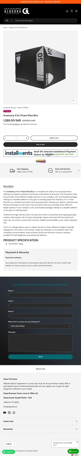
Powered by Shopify (31, 451)
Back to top (40, 369)
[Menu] (76, 11)
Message (11, 332)
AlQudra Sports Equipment (16, 451)
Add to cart (54, 138)
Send (41, 357)
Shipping (16, 124)
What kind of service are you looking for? (24, 322)
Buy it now (40, 144)
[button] (71, 11)
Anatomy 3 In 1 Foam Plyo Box (18, 27)
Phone (10, 311)
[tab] (8, 186)
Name (10, 291)
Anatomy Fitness (9, 108)
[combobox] (40, 20)
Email (10, 301)
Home (5, 27)
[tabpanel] (40, 217)
